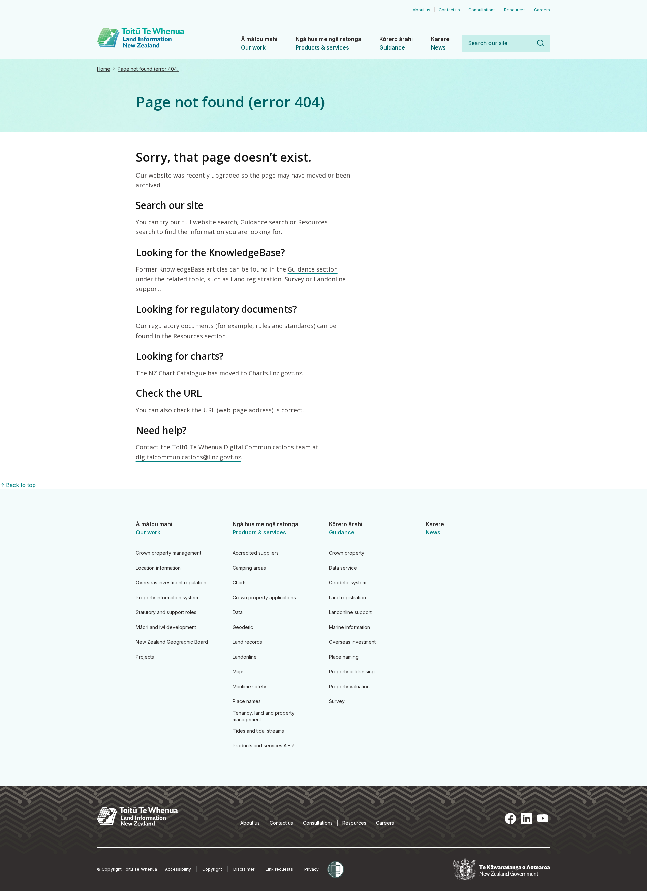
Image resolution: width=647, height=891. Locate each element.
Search (540, 43)
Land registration (255, 279)
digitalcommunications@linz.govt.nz (188, 457)
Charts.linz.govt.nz (275, 373)
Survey (294, 279)
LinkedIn (526, 818)
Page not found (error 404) (148, 69)
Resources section (199, 336)
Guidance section (313, 269)
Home (103, 69)
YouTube (542, 818)
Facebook (510, 818)
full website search (209, 222)
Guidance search (264, 222)
